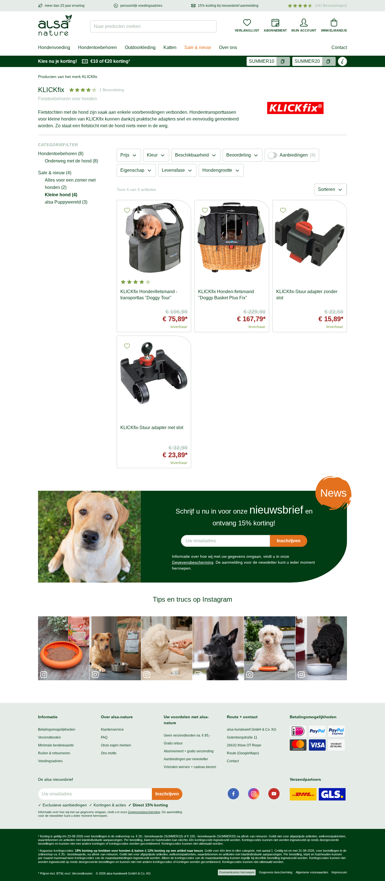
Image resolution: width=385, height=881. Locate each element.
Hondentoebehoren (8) (60, 153)
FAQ (104, 737)
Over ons (228, 47)
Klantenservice (112, 729)
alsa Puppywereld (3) (66, 202)
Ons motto (108, 753)
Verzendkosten (49, 737)
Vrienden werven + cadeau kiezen (190, 767)
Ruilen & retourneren (54, 753)
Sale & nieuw (197, 47)
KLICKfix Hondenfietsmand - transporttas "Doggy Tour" (148, 294)
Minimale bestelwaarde (56, 745)
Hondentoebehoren (97, 47)
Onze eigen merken (116, 745)
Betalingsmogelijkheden (56, 729)
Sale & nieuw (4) (54, 172)
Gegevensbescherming (192, 562)
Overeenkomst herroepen (237, 872)
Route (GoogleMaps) (243, 753)
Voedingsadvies (50, 761)
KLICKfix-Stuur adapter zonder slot (306, 294)
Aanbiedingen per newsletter (186, 759)
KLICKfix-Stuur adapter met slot (151, 427)
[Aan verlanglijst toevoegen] (127, 210)
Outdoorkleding (140, 47)
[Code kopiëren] (283, 61)
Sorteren (326, 189)
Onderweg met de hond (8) (71, 161)
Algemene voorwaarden (312, 872)
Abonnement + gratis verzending (189, 751)
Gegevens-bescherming (275, 872)
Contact (339, 47)
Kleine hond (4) (61, 194)
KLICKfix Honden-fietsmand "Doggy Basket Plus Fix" (226, 294)
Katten (169, 47)
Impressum (339, 872)
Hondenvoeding (54, 47)
